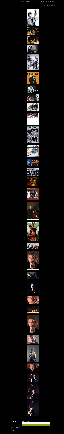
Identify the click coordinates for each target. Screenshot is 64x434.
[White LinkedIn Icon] (13, 421)
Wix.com (18, 427)
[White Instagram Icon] (15, 421)
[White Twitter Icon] (17, 421)
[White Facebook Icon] (11, 421)
